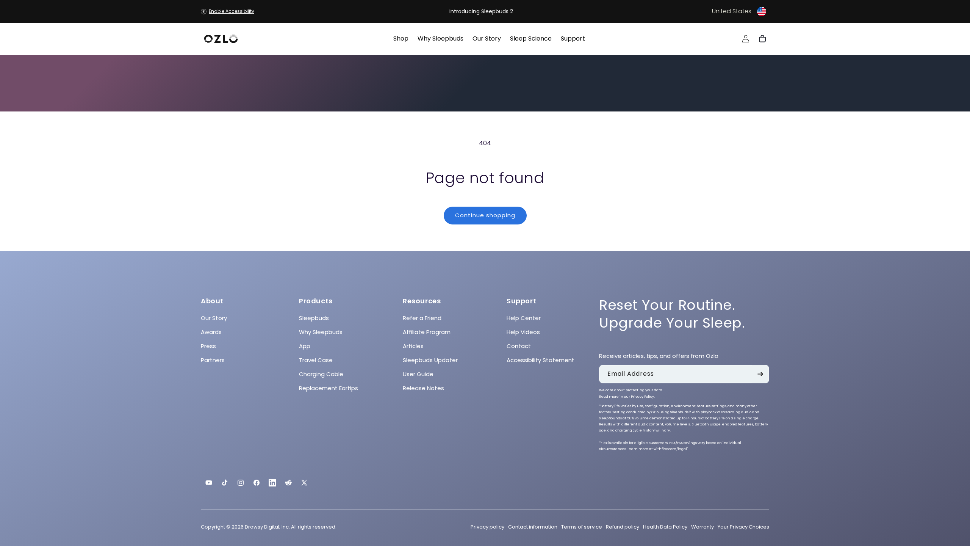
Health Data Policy (665, 526)
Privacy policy (487, 526)
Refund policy (622, 526)
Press (208, 346)
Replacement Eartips (328, 388)
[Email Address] (760, 374)
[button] (673, 11)
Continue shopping (485, 215)
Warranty (702, 526)
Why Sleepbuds (321, 332)
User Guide (418, 374)
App (304, 346)
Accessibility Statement (540, 360)
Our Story (214, 318)
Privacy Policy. (643, 396)
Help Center (524, 318)
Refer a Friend (422, 318)
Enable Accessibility (231, 11)
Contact (519, 346)
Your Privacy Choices (743, 526)
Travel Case (316, 360)
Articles (413, 346)
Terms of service (581, 526)
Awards (211, 332)
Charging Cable (321, 374)
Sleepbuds (314, 318)
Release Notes (423, 388)
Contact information (532, 526)
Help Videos (523, 332)
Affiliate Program (427, 332)
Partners (213, 360)
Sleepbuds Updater (430, 360)
